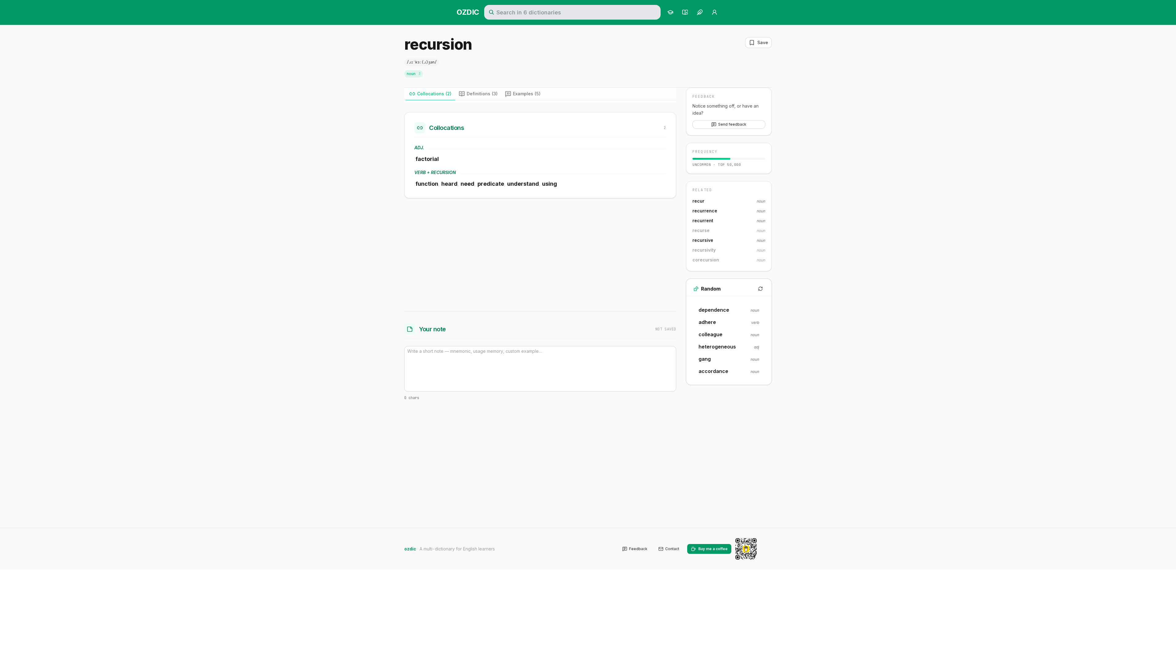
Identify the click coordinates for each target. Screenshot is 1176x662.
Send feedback (732, 124)
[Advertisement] (540, 253)
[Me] (714, 12)
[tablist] (540, 94)
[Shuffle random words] (760, 288)
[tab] (430, 94)
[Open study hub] (670, 12)
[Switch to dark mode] (767, 549)
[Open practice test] (685, 12)
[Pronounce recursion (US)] (446, 62)
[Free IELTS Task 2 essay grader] (700, 12)
